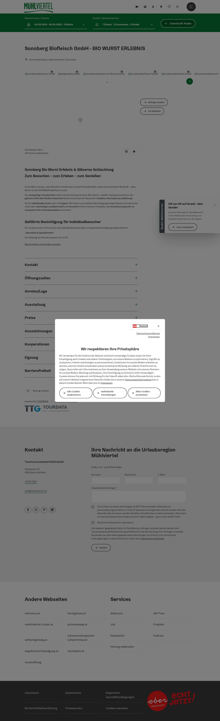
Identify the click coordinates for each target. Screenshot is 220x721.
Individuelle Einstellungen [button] (108, 393)
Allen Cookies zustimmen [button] (143, 393)
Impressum (154, 336)
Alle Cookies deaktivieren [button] (74, 393)
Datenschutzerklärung (148, 333)
